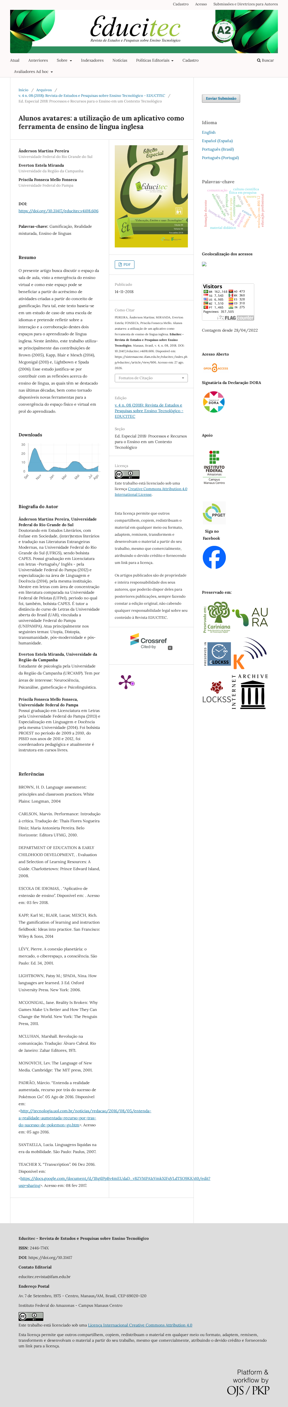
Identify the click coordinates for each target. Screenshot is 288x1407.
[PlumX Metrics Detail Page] (126, 681)
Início (23, 90)
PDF (126, 264)
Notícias (119, 60)
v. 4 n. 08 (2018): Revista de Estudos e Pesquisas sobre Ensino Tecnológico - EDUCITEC (92, 95)
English (208, 132)
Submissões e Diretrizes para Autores (245, 4)
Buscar (267, 60)
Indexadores (92, 60)
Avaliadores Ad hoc (32, 71)
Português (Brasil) (218, 149)
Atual (14, 60)
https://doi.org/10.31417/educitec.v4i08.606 (58, 210)
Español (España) (217, 140)
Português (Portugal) (220, 157)
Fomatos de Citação (136, 378)
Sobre (63, 60)
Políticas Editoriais (153, 60)
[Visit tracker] (204, 264)
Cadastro (191, 60)
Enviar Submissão (221, 98)
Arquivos (44, 90)
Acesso (201, 4)
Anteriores (38, 60)
